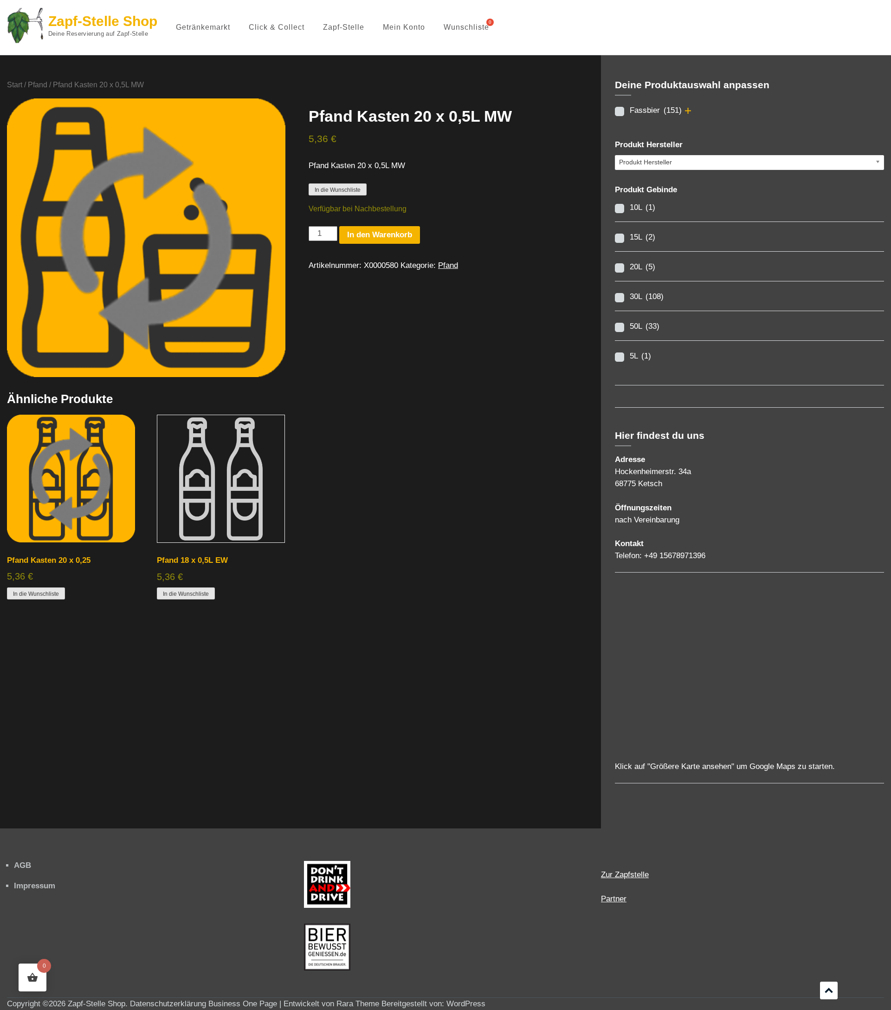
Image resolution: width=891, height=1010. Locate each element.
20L (642, 266)
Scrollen (829, 990)
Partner (613, 898)
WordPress (465, 1003)
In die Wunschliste (338, 190)
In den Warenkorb (379, 234)
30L (647, 296)
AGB (22, 865)
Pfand (37, 85)
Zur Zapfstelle (625, 874)
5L (640, 356)
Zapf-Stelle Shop (102, 21)
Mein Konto (404, 27)
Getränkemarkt (203, 27)
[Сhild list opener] (688, 111)
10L (642, 207)
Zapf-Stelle (343, 27)
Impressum (34, 885)
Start (14, 85)
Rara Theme (357, 1003)
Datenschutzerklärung (168, 1003)
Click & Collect (276, 27)
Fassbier (656, 110)
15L (642, 237)
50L (644, 326)
